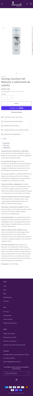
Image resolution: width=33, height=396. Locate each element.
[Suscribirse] (28, 373)
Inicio (4, 286)
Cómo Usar (6, 145)
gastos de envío (6, 91)
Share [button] (4, 138)
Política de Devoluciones (10, 323)
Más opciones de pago (16, 112)
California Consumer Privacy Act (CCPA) (14, 345)
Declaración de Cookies (9, 337)
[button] (2, 4)
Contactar (6, 301)
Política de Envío (8, 319)
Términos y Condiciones (9, 341)
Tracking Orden (7, 315)
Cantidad (3, 94)
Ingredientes (6, 147)
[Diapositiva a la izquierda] (13, 73)
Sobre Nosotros (7, 297)
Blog (4, 293)
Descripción (6, 143)
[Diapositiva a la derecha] (20, 73)
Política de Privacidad (9, 333)
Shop (4, 290)
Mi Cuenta (6, 311)
